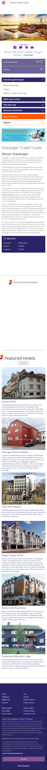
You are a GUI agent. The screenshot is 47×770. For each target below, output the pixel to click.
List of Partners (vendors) (12, 753)
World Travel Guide (13, 52)
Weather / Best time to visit (15, 93)
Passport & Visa (29, 714)
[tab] (23, 80)
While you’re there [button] (11, 99)
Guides (28, 52)
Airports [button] (7, 123)
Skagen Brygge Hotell (12, 555)
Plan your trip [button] (9, 105)
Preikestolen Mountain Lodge (16, 656)
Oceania (5, 703)
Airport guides (7, 708)
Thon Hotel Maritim (11, 506)
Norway (17, 55)
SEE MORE (23, 363)
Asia (25, 694)
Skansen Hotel (9, 401)
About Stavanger (11, 85)
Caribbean (5, 697)
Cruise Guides (7, 714)
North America (29, 700)
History (6, 89)
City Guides (6, 711)
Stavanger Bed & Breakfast (15, 452)
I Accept (23, 759)
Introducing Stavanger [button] (13, 80)
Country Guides (29, 711)
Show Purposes (23, 766)
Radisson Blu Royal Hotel (14, 608)
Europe (37, 52)
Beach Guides (29, 708)
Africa (4, 694)
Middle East (6, 700)
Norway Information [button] (12, 110)
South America (29, 703)
